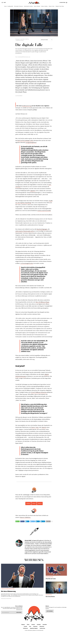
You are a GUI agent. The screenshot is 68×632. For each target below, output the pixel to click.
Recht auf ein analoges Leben (25, 140)
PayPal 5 (34, 503)
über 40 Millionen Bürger (42, 302)
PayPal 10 (40, 503)
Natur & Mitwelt (37, 6)
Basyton (44, 427)
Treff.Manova (25, 628)
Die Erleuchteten (50, 596)
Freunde (25, 626)
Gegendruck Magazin (34, 628)
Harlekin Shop (42, 628)
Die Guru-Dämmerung (8, 591)
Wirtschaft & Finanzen (18, 6)
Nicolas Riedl (19, 95)
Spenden (28, 503)
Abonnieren (18, 612)
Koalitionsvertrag (26, 105)
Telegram (23, 624)
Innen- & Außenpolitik (8, 6)
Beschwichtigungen (42, 229)
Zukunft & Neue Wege (59, 6)
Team (30, 626)
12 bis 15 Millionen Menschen (39, 392)
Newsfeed (39, 624)
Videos (28, 624)
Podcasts (33, 624)
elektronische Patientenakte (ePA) (24, 231)
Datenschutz (42, 626)
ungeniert (32, 190)
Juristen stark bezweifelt (44, 210)
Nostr (37, 427)
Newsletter (45, 624)
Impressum (35, 626)
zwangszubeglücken (31, 142)
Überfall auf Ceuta (51, 578)
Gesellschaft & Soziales (28, 6)
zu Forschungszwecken (26, 263)
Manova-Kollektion (25, 517)
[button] (17, 521)
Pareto (33, 427)
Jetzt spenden (50, 611)
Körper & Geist (51, 6)
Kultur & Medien (44, 6)
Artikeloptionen (44, 39)
